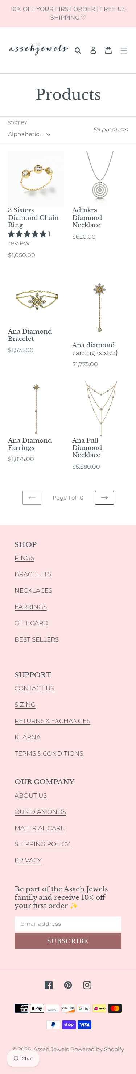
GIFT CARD (31, 623)
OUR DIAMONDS (40, 811)
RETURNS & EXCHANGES (52, 720)
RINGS (24, 557)
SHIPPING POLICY (42, 844)
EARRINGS (31, 606)
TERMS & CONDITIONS (49, 753)
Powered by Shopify (97, 1049)
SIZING (25, 704)
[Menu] (123, 50)
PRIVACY (28, 860)
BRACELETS (33, 574)
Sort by (17, 122)
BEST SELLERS (37, 639)
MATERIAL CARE (40, 828)
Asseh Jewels (51, 1049)
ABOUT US (31, 795)
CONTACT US (34, 688)
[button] (28, 234)
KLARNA (28, 737)
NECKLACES (33, 590)
